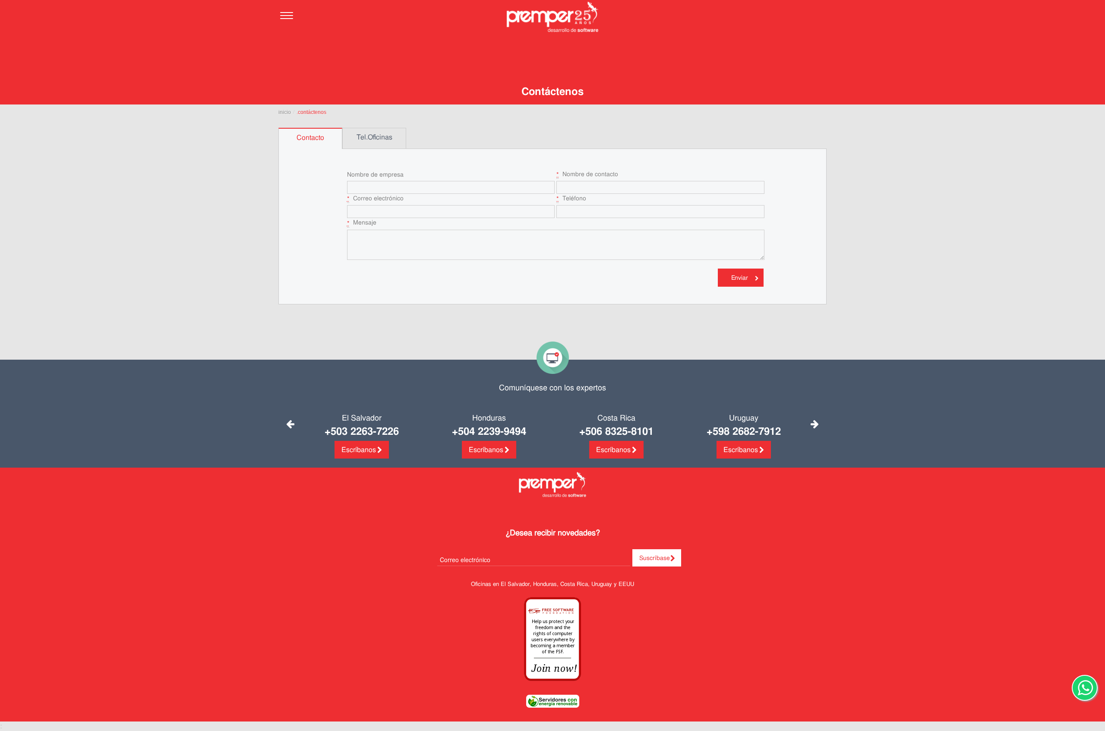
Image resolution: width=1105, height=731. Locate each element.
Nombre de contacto (587, 174)
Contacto (310, 137)
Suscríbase (654, 558)
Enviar (739, 278)
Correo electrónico (375, 198)
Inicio (284, 112)
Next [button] (814, 424)
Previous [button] (290, 424)
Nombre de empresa (375, 174)
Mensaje (361, 222)
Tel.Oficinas (374, 137)
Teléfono (571, 198)
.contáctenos (311, 112)
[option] (310, 138)
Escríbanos (358, 449)
